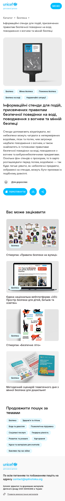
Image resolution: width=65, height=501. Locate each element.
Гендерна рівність (40, 432)
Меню (56, 6)
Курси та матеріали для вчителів (24, 444)
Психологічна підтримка (42, 426)
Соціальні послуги (17, 432)
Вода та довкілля (17, 426)
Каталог (8, 17)
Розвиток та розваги (18, 438)
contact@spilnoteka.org (27, 479)
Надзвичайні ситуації (36, 97)
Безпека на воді (13, 97)
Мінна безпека (26, 91)
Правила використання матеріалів (22, 494)
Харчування (39, 438)
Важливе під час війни (19, 451)
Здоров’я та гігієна (31, 420)
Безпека (22, 17)
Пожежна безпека (47, 91)
